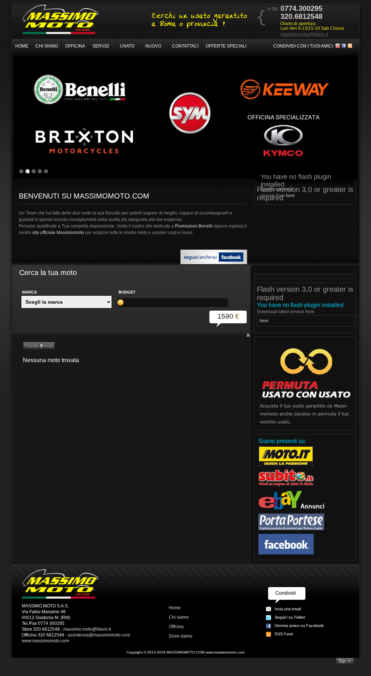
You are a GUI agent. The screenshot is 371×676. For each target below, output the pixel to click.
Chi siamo (47, 46)
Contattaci (185, 46)
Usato (127, 46)
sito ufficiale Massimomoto (58, 232)
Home (21, 46)
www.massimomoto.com (45, 640)
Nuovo (153, 46)
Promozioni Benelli (193, 226)
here (290, 195)
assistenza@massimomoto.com (99, 635)
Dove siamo (180, 636)
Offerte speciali (226, 46)
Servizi (100, 46)
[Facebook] (344, 46)
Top (342, 661)
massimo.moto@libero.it (304, 34)
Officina (75, 46)
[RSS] (350, 46)
